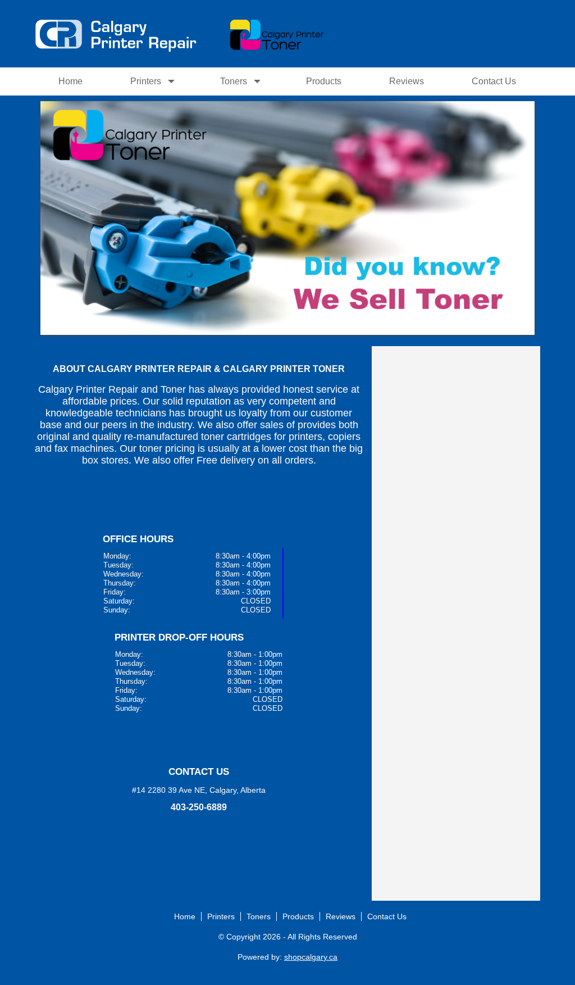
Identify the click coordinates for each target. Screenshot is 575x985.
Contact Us (494, 81)
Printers (145, 81)
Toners (233, 81)
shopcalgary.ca (310, 956)
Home (70, 81)
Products (323, 81)
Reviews (406, 81)
